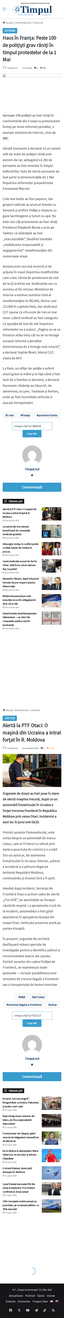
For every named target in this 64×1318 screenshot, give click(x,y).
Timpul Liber (40, 1301)
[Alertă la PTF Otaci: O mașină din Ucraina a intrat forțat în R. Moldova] (51, 514)
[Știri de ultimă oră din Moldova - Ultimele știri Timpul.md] (32, 9)
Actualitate (16, 1295)
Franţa (26, 415)
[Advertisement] (32, 667)
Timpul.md (12, 68)
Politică (30, 1295)
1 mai (10, 415)
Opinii (40, 1295)
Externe (38, 22)
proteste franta (47, 415)
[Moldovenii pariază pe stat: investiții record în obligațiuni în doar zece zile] (51, 600)
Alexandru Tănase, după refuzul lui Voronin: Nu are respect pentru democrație (21, 582)
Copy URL (32, 433)
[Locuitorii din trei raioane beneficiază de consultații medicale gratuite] (51, 531)
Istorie (51, 1295)
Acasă (9, 22)
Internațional (23, 22)
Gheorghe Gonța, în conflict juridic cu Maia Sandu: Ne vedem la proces (21, 547)
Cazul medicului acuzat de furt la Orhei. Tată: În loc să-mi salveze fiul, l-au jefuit (20, 565)
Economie (24, 1301)
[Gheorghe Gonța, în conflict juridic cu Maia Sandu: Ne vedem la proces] (51, 548)
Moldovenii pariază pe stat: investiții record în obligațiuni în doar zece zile (19, 599)
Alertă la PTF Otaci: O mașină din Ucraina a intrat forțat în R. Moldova (19, 513)
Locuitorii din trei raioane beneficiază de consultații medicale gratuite (16, 530)
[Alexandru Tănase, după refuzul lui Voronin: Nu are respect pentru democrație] (51, 583)
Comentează (32, 487)
